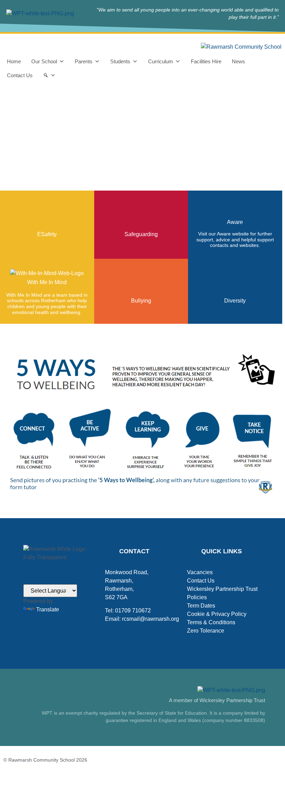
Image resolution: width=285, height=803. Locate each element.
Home (14, 61)
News (238, 61)
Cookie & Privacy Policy (216, 614)
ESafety (47, 234)
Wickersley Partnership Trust (222, 589)
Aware (235, 222)
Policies (197, 597)
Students (120, 61)
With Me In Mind (47, 282)
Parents (83, 61)
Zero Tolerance (205, 631)
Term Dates (201, 606)
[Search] (49, 75)
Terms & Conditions (211, 622)
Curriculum (160, 61)
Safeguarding (141, 234)
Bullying (141, 301)
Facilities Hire (206, 61)
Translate (47, 609)
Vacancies (200, 572)
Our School (44, 61)
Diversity (235, 301)
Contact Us (20, 75)
